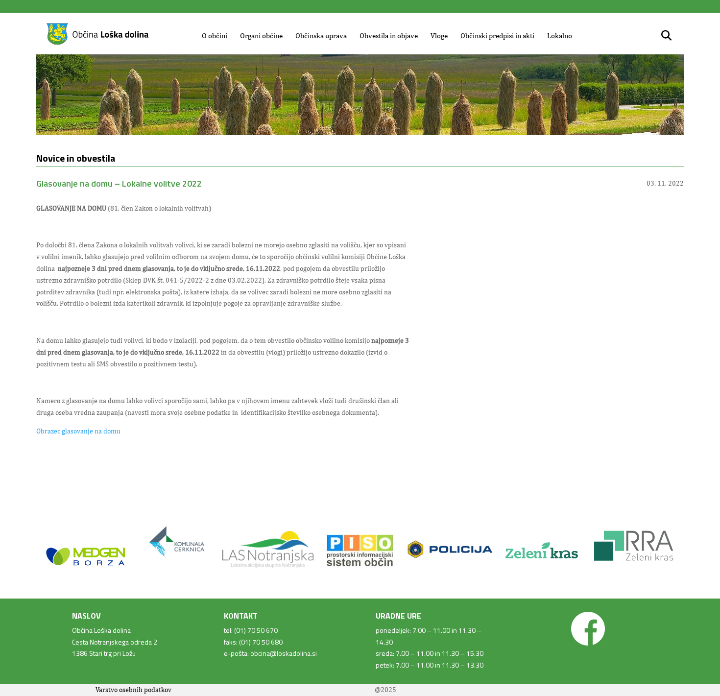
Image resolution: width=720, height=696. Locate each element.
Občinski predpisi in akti (497, 35)
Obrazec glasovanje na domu (78, 431)
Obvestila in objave (389, 35)
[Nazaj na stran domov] (97, 43)
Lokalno (559, 35)
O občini (214, 35)
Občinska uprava (321, 35)
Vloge (439, 35)
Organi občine (261, 35)
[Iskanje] (666, 35)
